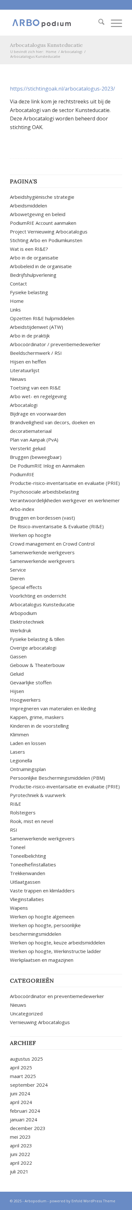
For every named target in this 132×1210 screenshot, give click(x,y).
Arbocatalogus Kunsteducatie (46, 45)
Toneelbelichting (28, 856)
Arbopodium (23, 613)
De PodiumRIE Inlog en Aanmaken (47, 465)
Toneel (18, 847)
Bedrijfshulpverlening (33, 275)
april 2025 (21, 1067)
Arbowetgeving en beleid (37, 214)
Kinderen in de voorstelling (39, 726)
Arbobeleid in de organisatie (41, 266)
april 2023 (21, 1145)
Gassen (18, 656)
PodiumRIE (22, 474)
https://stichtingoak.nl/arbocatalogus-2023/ (62, 88)
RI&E (15, 804)
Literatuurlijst (24, 370)
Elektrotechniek (27, 621)
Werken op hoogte (30, 535)
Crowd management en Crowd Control (52, 543)
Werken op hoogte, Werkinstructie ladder (55, 951)
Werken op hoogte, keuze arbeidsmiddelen (57, 942)
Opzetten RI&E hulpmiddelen (42, 318)
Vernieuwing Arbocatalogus (40, 1022)
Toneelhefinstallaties (33, 864)
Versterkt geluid (27, 448)
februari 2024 (25, 1111)
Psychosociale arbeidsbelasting (44, 491)
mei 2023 (20, 1137)
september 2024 (29, 1085)
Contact (18, 283)
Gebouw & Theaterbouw (37, 665)
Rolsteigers (23, 812)
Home (17, 301)
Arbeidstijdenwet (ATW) (36, 327)
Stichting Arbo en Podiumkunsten (46, 240)
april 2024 (21, 1102)
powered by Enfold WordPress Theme (82, 1200)
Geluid (17, 674)
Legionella (21, 760)
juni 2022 (20, 1154)
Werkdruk (20, 630)
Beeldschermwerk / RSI (36, 353)
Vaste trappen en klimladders (42, 890)
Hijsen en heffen (28, 361)
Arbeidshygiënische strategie (42, 197)
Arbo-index (22, 509)
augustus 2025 (26, 1059)
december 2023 (27, 1128)
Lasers (17, 752)
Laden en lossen (28, 743)
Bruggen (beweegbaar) (36, 457)
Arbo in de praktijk (30, 335)
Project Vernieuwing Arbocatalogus (48, 231)
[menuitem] (98, 23)
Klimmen (19, 734)
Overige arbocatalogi (33, 647)
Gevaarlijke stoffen (31, 682)
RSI (13, 830)
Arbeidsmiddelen (28, 205)
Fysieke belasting (29, 292)
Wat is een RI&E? (29, 249)
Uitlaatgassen (25, 882)
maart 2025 (23, 1076)
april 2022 (21, 1163)
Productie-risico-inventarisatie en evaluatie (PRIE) (65, 483)
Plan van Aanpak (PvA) (34, 439)
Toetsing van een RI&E (35, 387)
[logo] (55, 23)
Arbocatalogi (23, 405)
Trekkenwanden (27, 873)
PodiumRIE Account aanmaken (43, 223)
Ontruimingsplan (28, 769)
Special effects (26, 587)
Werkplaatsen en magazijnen (41, 960)
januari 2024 (23, 1119)
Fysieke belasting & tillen (37, 639)
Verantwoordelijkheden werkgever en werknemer (65, 500)
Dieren (17, 578)
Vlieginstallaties (27, 899)
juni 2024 (20, 1093)
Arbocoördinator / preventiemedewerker (55, 344)
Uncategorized (26, 1013)
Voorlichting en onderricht (38, 595)
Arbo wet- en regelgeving (38, 396)
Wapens (19, 908)
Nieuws (18, 379)
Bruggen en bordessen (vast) (42, 517)
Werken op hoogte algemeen (42, 916)
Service (18, 569)
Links (15, 309)
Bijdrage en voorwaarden (38, 413)
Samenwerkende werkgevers (42, 552)
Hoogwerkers (25, 700)
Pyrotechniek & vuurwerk (37, 795)
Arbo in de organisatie (34, 257)
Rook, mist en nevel (31, 821)
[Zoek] (98, 23)
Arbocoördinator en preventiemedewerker (57, 996)
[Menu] (113, 23)
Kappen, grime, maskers (37, 717)
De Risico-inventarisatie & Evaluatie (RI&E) (57, 526)
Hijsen (17, 691)
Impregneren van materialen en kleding (53, 708)
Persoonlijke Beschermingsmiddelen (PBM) (57, 778)
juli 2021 (19, 1171)
